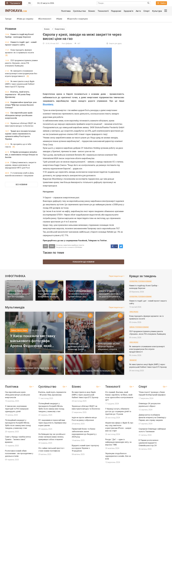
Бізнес (91, 11)
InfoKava (16, 11)
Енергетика (60, 29)
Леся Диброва (67, 43)
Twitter (103, 240)
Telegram (92, 240)
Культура (157, 11)
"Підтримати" (15, 3)
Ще (30, 387)
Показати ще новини (83, 262)
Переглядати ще (116, 276)
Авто (138, 11)
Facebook (82, 240)
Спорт (146, 11)
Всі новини (21, 184)
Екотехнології (45, 19)
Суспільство (79, 11)
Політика (66, 11)
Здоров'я (128, 11)
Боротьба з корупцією (78, 19)
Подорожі (116, 11)
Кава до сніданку (25, 19)
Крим (60, 19)
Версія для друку (115, 43)
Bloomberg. (48, 104)
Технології (103, 11)
